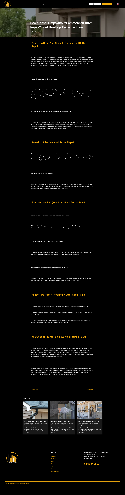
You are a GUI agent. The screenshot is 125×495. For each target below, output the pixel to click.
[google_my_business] (95, 464)
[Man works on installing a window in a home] (62, 410)
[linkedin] (92, 464)
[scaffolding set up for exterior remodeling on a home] (89, 410)
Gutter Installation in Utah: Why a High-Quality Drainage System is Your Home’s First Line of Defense (35, 423)
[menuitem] (21, 4)
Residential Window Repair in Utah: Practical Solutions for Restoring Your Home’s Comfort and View (62, 423)
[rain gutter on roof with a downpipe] (35, 410)
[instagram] (88, 464)
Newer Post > (90, 389)
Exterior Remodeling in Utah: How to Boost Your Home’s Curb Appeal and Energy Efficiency (88, 423)
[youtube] (98, 464)
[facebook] (85, 464)
